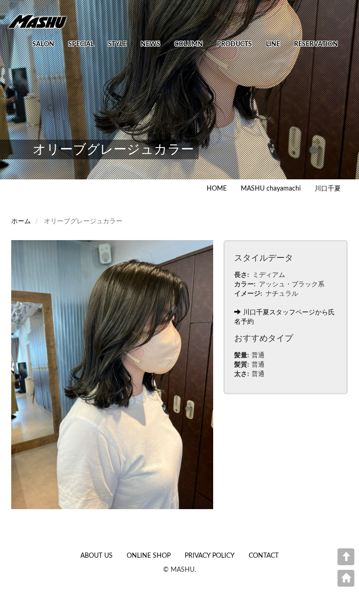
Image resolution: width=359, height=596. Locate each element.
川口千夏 (328, 188)
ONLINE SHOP (149, 556)
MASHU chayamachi (271, 188)
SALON (43, 44)
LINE (273, 44)
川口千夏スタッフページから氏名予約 (284, 317)
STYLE (117, 44)
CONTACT (264, 556)
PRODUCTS (234, 44)
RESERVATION (316, 44)
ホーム (21, 221)
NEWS (150, 44)
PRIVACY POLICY (210, 556)
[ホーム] (41, 21)
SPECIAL (81, 44)
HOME (217, 188)
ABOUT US (96, 556)
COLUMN (188, 44)
